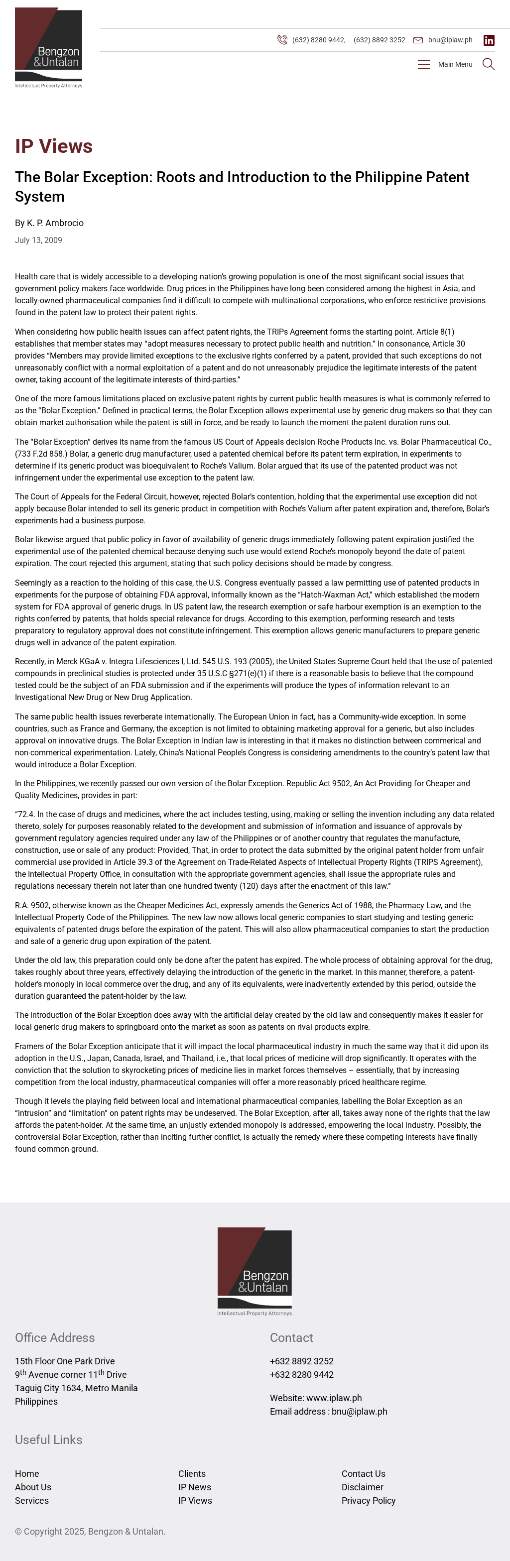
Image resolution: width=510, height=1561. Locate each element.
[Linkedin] (489, 40)
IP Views (54, 146)
